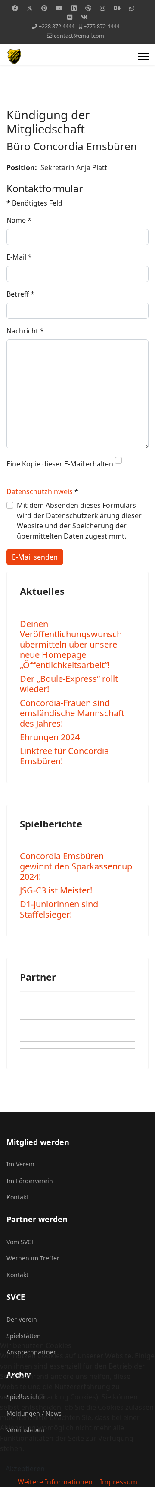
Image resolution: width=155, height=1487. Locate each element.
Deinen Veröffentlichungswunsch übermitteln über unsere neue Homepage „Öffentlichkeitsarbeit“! (71, 644)
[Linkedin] (74, 8)
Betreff (20, 294)
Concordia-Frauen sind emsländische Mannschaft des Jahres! (72, 713)
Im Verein (20, 1164)
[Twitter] (30, 8)
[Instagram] (102, 8)
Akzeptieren (25, 1468)
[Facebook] (15, 8)
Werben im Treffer (32, 1258)
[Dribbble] (88, 8)
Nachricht (25, 331)
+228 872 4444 (56, 26)
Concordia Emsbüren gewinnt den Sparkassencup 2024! (76, 866)
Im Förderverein (29, 1181)
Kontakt (17, 1197)
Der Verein (21, 1319)
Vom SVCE (20, 1242)
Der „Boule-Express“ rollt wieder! (69, 684)
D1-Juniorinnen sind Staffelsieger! (59, 909)
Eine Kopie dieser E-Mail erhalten (59, 464)
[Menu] (143, 57)
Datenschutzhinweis (39, 491)
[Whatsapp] (131, 8)
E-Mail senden (35, 557)
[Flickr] (69, 17)
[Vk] (84, 17)
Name (18, 220)
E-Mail (19, 257)
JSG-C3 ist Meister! (56, 890)
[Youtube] (59, 8)
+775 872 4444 (101, 26)
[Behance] (117, 8)
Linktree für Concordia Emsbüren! (64, 756)
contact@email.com (79, 35)
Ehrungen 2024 (50, 737)
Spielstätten (23, 1336)
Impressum (118, 1482)
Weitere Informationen (55, 1482)
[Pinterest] (44, 8)
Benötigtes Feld (34, 203)
